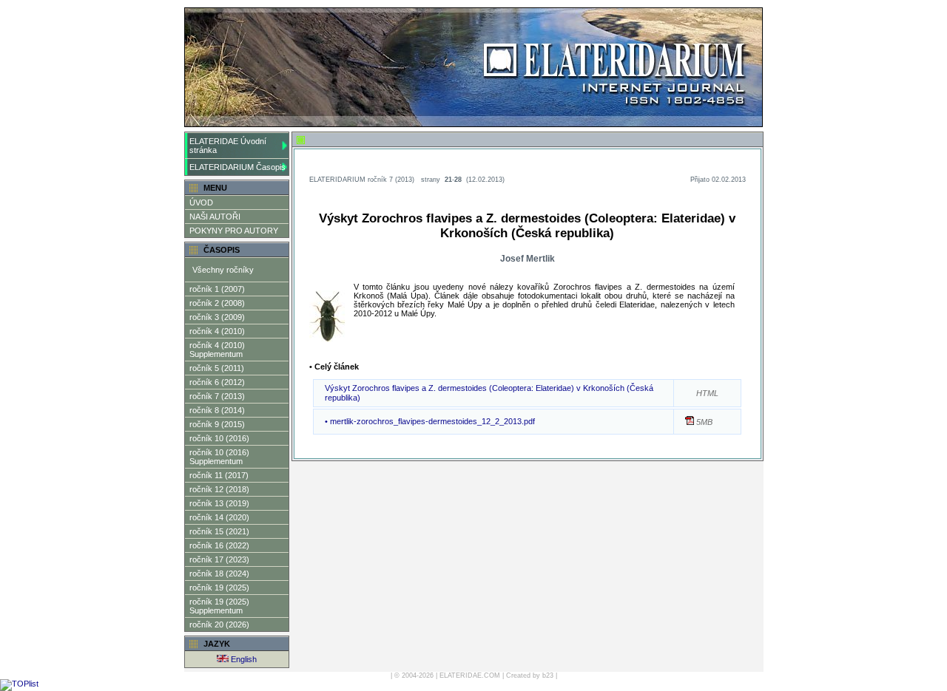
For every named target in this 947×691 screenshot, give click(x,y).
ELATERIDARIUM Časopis (237, 167)
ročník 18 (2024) (219, 573)
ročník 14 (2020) (219, 517)
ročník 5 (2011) (216, 368)
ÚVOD (201, 202)
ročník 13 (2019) (219, 503)
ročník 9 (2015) (217, 424)
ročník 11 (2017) (219, 475)
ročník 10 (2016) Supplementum (219, 457)
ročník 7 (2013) (217, 396)
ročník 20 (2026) (219, 624)
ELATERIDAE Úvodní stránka (227, 145)
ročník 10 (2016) (219, 438)
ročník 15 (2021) (219, 531)
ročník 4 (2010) (217, 331)
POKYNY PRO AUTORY (233, 230)
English (243, 659)
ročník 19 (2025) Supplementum (219, 606)
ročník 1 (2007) (217, 289)
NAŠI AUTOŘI (214, 216)
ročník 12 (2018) (219, 489)
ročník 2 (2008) (217, 303)
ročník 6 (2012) (217, 382)
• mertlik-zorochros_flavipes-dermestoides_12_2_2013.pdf (430, 421)
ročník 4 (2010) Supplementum (217, 349)
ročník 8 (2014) (217, 410)
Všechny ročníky (223, 269)
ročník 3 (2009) (217, 317)
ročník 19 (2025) (219, 587)
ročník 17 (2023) (219, 559)
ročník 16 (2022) (219, 545)
